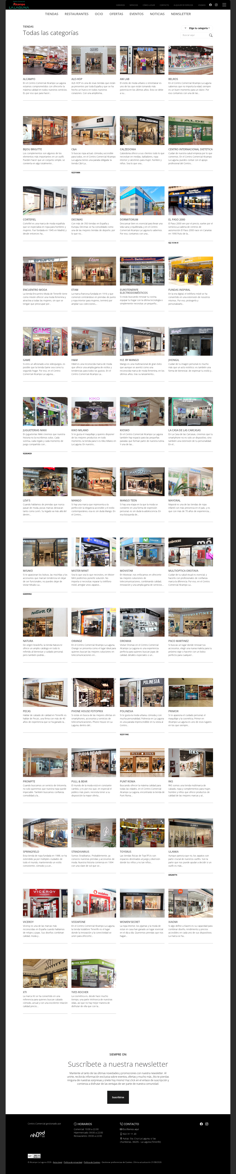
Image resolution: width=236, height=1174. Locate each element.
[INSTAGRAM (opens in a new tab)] (216, 5)
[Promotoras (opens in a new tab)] (37, 1133)
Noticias (157, 14)
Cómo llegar (149, 5)
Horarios (120, 5)
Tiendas (51, 14)
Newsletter (181, 14)
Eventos (137, 14)
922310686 (75, 172)
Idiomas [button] (201, 5)
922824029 (27, 453)
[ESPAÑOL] (19, 4)
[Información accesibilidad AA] (34, 1155)
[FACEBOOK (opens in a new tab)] (210, 5)
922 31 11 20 (129, 1133)
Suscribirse (118, 1097)
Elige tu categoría (198, 28)
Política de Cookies (92, 1162)
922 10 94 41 (173, 243)
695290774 (172, 875)
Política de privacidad (73, 1162)
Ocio (99, 14)
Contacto (164, 5)
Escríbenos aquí (130, 1129)
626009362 (27, 594)
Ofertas (116, 14)
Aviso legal (57, 1162)
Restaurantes (76, 14)
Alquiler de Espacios (183, 5)
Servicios (134, 5)
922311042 (124, 734)
